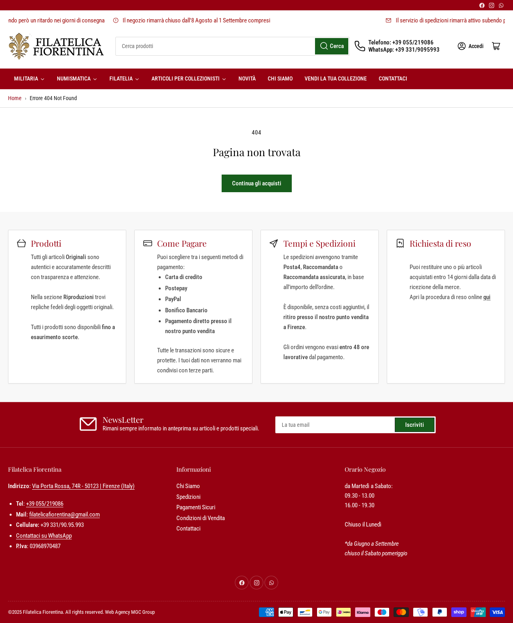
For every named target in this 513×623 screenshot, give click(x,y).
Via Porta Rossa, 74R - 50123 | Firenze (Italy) (83, 486)
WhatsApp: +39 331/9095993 (404, 49)
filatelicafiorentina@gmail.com (64, 514)
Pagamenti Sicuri (195, 507)
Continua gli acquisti (256, 183)
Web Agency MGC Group (130, 612)
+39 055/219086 (44, 503)
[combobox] (232, 46)
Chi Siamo (188, 486)
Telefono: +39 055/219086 (401, 42)
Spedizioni (188, 496)
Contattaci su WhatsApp (44, 535)
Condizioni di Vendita (200, 518)
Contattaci (188, 528)
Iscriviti (414, 424)
